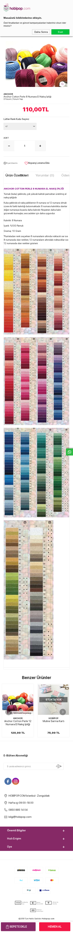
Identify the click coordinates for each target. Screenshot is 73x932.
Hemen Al (55, 926)
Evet (60, 31)
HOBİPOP (18, 718)
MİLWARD (53, 718)
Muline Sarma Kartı (18, 721)
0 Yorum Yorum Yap (13, 99)
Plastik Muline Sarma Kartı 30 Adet (53, 723)
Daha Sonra (41, 31)
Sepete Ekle (18, 926)
